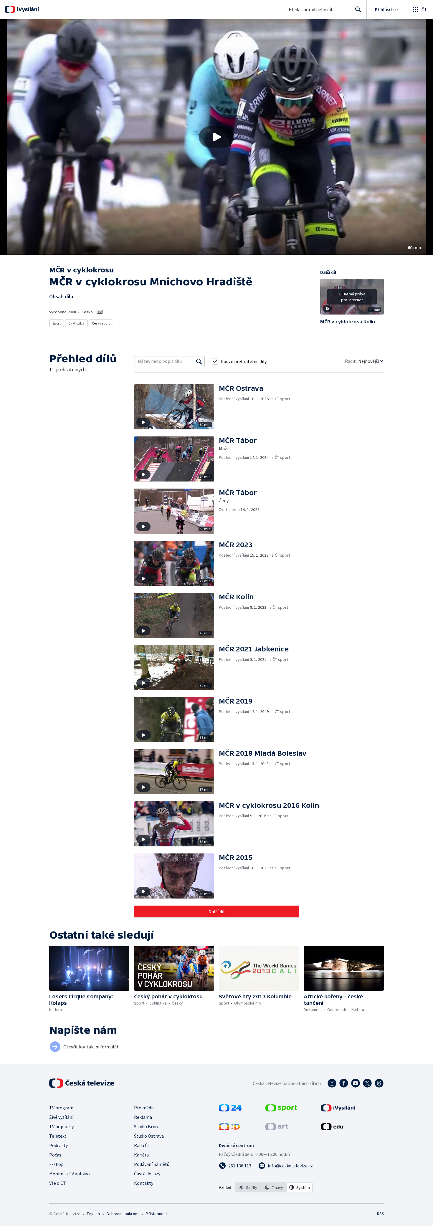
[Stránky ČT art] (276, 1128)
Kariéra (141, 1155)
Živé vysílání (61, 1117)
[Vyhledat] (199, 361)
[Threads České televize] (379, 1083)
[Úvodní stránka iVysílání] (27, 9)
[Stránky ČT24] (230, 1110)
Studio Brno (146, 1126)
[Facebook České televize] (343, 1083)
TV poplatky (61, 1126)
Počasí (55, 1155)
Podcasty (58, 1145)
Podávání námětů (151, 1164)
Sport (56, 323)
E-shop (56, 1164)
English (93, 1213)
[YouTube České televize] (355, 1083)
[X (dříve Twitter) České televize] (367, 1083)
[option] (248, 1187)
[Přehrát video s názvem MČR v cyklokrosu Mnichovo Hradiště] (216, 137)
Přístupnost (156, 1213)
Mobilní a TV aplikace (70, 1174)
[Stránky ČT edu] (332, 1128)
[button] (216, 137)
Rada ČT (142, 1145)
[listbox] (274, 1187)
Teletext (58, 1136)
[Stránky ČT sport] (281, 1110)
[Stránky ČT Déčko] (229, 1128)
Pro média (144, 1108)
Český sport (101, 323)
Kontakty (143, 1183)
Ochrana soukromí (122, 1213)
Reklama (143, 1117)
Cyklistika (76, 323)
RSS (380, 1213)
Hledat (358, 9)
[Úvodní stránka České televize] (82, 1083)
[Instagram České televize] (332, 1083)
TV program (61, 1108)
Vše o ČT (57, 1183)
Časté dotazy (147, 1174)
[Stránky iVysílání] (338, 1110)
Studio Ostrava (149, 1136)
